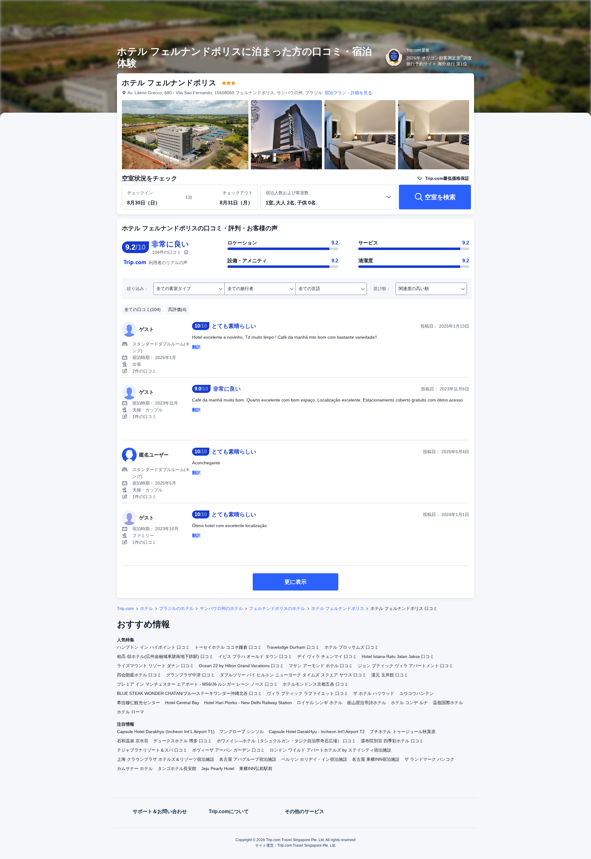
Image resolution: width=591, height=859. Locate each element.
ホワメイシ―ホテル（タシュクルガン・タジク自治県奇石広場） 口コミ (286, 740)
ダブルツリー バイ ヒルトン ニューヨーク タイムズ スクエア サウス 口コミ (293, 674)
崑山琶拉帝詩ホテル (366, 702)
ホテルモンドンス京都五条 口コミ (315, 684)
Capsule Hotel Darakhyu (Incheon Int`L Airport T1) (166, 731)
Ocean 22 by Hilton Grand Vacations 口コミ (241, 665)
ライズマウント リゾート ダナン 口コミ (155, 665)
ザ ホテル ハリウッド (373, 693)
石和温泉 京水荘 (132, 740)
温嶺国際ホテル (448, 702)
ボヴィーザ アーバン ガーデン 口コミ (228, 750)
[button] (549, 10)
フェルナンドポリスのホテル (277, 608)
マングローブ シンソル (241, 731)
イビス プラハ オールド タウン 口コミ (255, 656)
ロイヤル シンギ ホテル (319, 702)
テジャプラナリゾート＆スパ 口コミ (152, 750)
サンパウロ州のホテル (221, 608)
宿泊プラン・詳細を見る (348, 92)
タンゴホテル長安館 (177, 768)
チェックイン (140, 192)
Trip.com (125, 608)
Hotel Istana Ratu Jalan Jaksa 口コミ (398, 656)
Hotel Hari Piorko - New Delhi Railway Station (248, 702)
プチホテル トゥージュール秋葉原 (403, 731)
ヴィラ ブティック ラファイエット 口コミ (307, 693)
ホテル (146, 608)
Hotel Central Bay (182, 702)
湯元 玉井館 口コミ (389, 674)
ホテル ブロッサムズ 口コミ (351, 647)
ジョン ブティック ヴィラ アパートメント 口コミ (405, 665)
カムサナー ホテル (135, 768)
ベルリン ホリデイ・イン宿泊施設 (314, 759)
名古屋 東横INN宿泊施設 (376, 759)
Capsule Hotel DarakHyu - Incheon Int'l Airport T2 (317, 731)
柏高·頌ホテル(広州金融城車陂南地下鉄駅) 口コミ (165, 656)
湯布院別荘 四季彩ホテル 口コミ (392, 740)
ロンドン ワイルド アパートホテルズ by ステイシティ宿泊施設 (330, 750)
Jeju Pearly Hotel (217, 768)
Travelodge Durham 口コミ (293, 647)
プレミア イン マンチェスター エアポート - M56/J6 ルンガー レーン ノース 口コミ (197, 684)
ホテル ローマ (130, 711)
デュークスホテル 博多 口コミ (182, 740)
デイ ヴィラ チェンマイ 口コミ (327, 656)
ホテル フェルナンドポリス (337, 608)
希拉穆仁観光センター (138, 702)
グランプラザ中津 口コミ (190, 674)
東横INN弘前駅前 (255, 768)
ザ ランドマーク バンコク (429, 759)
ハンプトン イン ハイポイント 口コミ (153, 647)
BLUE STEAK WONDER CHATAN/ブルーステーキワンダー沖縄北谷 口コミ (189, 693)
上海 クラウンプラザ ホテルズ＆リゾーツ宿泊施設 (165, 759)
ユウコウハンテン (416, 693)
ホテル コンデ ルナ (409, 702)
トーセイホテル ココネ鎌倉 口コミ (228, 647)
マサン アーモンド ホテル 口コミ (321, 665)
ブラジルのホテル (176, 608)
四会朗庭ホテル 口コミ (139, 674)
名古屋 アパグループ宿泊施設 (247, 759)
